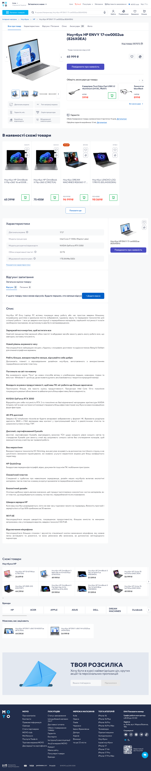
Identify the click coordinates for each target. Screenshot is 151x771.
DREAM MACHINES (115, 609)
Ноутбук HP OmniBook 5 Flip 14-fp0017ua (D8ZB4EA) (98, 572)
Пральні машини (106, 732)
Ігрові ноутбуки (105, 742)
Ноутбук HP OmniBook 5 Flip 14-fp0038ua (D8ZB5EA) (98, 587)
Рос (146, 4)
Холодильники (105, 736)
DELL (95, 609)
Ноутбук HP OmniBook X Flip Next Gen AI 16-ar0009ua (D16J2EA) (61, 587)
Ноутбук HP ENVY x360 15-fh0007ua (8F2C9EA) (29, 629)
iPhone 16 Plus (104, 719)
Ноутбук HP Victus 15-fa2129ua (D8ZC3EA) (133, 572)
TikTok (146, 734)
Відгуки (11, 287)
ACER (33, 609)
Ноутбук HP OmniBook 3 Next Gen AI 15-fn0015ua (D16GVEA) (61, 572)
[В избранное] (27, 149)
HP (12, 609)
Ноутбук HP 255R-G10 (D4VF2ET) (24, 587)
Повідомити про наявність (85, 66)
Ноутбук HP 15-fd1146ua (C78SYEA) (25, 572)
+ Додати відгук (93, 296)
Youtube (126, 734)
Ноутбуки (102, 739)
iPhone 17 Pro (104, 752)
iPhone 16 (102, 715)
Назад (6, 57)
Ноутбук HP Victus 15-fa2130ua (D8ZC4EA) (133, 587)
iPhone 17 (102, 746)
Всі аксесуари (135, 104)
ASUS (75, 609)
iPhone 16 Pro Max (106, 725)
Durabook (137, 609)
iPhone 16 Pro (104, 722)
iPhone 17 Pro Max (106, 756)
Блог (71, 4)
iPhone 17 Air (104, 749)
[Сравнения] (27, 155)
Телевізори (103, 729)
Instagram (136, 734)
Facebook (131, 734)
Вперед (142, 80)
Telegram (141, 734)
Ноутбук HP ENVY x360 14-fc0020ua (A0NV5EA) (75, 629)
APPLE (53, 609)
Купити (25, 197)
